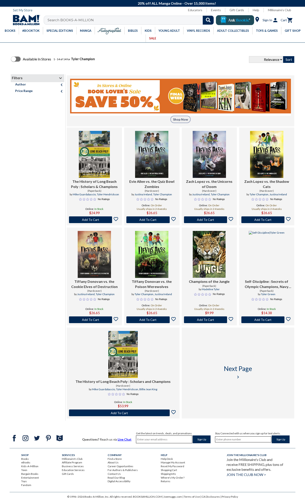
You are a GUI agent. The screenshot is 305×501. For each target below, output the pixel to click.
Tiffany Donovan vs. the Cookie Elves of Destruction (94, 283)
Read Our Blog (116, 477)
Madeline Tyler (211, 289)
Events (216, 10)
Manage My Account (173, 462)
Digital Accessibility (119, 481)
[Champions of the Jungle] (209, 254)
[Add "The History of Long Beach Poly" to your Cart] (94, 219)
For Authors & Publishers (123, 470)
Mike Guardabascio (84, 194)
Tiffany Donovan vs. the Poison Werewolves (152, 283)
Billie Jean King (148, 389)
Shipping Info (168, 473)
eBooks (25, 462)
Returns (165, 481)
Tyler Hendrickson (108, 194)
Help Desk (167, 458)
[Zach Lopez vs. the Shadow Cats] (266, 154)
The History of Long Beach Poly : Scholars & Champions (94, 183)
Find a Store (115, 458)
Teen (24, 470)
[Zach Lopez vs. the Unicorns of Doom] (209, 154)
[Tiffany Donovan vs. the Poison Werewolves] (151, 254)
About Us (113, 462)
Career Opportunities (120, 466)
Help (256, 10)
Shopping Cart (169, 470)
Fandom (26, 485)
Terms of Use (192, 496)
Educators (195, 10)
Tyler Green (268, 294)
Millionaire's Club (279, 10)
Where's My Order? (172, 477)
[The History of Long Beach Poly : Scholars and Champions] (123, 354)
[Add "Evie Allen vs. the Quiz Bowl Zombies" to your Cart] (151, 219)
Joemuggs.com (173, 496)
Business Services (73, 466)
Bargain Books (29, 473)
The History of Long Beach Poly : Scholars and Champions (123, 381)
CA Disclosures (211, 496)
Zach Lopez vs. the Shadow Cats (266, 183)
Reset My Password (172, 466)
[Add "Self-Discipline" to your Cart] (266, 319)
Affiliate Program (72, 462)
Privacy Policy (230, 496)
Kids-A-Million (29, 466)
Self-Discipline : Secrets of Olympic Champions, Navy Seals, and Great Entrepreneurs (266, 284)
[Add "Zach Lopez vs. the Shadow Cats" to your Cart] (266, 219)
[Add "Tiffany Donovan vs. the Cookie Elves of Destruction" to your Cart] (94, 319)
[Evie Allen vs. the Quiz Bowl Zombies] (151, 154)
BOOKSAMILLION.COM (147, 496)
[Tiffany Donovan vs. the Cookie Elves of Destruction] (94, 254)
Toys (24, 481)
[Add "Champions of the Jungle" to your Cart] (209, 319)
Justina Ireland (143, 194)
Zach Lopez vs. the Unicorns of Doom (209, 183)
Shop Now (180, 119)
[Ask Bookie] (235, 20)
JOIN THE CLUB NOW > (246, 474)
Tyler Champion (162, 194)
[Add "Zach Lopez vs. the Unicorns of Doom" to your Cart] (209, 219)
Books (25, 458)
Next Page (238, 372)
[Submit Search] (208, 20)
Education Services (73, 470)
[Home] (25, 20)
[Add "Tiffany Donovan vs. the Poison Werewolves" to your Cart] (151, 319)
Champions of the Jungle (209, 281)
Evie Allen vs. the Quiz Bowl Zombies (151, 183)
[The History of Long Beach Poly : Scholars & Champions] (94, 154)
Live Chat (125, 439)
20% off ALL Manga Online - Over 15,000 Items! (155, 3)
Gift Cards (237, 10)
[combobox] (131, 20)
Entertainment (30, 477)
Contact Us (114, 473)
